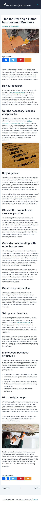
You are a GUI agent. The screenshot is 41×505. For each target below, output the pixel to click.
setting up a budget (23, 322)
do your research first (17, 92)
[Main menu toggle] (37, 4)
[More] (27, 60)
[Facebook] (5, 60)
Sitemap (35, 499)
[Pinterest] (20, 60)
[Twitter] (13, 60)
